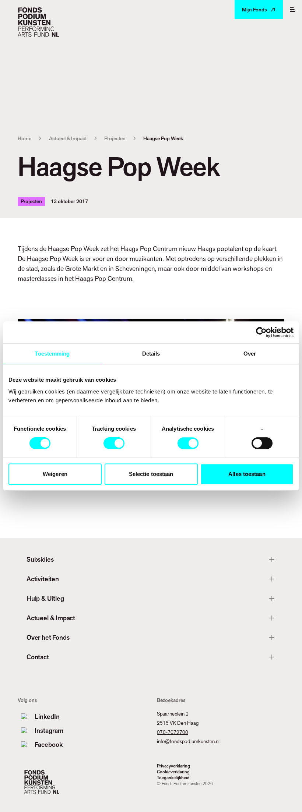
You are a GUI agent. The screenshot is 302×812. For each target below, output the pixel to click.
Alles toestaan (246, 474)
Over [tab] (249, 353)
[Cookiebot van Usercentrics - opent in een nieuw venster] (261, 332)
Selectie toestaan (151, 474)
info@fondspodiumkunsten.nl (188, 741)
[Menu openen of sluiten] (292, 9)
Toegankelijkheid (173, 778)
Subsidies (40, 559)
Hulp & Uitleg (45, 598)
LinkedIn (47, 716)
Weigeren (55, 474)
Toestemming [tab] (52, 353)
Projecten (115, 138)
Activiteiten (43, 579)
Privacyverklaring (173, 766)
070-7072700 (172, 732)
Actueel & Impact (68, 138)
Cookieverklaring (173, 772)
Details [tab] (151, 353)
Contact (38, 657)
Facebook (49, 744)
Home (24, 138)
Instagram (49, 730)
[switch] (113, 443)
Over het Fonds (48, 637)
